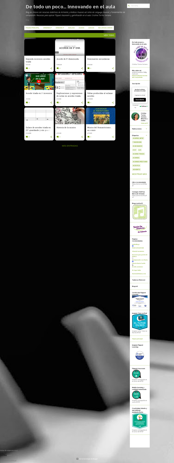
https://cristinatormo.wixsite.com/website (139, 76)
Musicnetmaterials (138, 248)
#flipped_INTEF (138, 138)
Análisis (71, 28)
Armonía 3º (47, 28)
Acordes (136, 158)
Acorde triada (138, 154)
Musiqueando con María (140, 260)
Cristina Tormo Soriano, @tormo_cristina (144, 116)
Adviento (136, 169)
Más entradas (70, 146)
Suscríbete (140, 100)
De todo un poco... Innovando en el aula (70, 6)
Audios (81, 28)
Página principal (32, 28)
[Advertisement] (122, 66)
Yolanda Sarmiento (138, 251)
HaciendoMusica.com (139, 274)
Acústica (136, 165)
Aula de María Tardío (138, 263)
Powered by (135, 106)
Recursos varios (105, 28)
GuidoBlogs (135, 244)
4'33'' (134, 150)
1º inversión (137, 142)
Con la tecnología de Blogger (88, 459)
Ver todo (109, 35)
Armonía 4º (60, 28)
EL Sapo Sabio (136, 270)
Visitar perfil (144, 123)
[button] (51, 68)
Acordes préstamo (140, 162)
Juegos (91, 28)
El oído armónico (137, 267)
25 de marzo (137, 146)
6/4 (140, 150)
